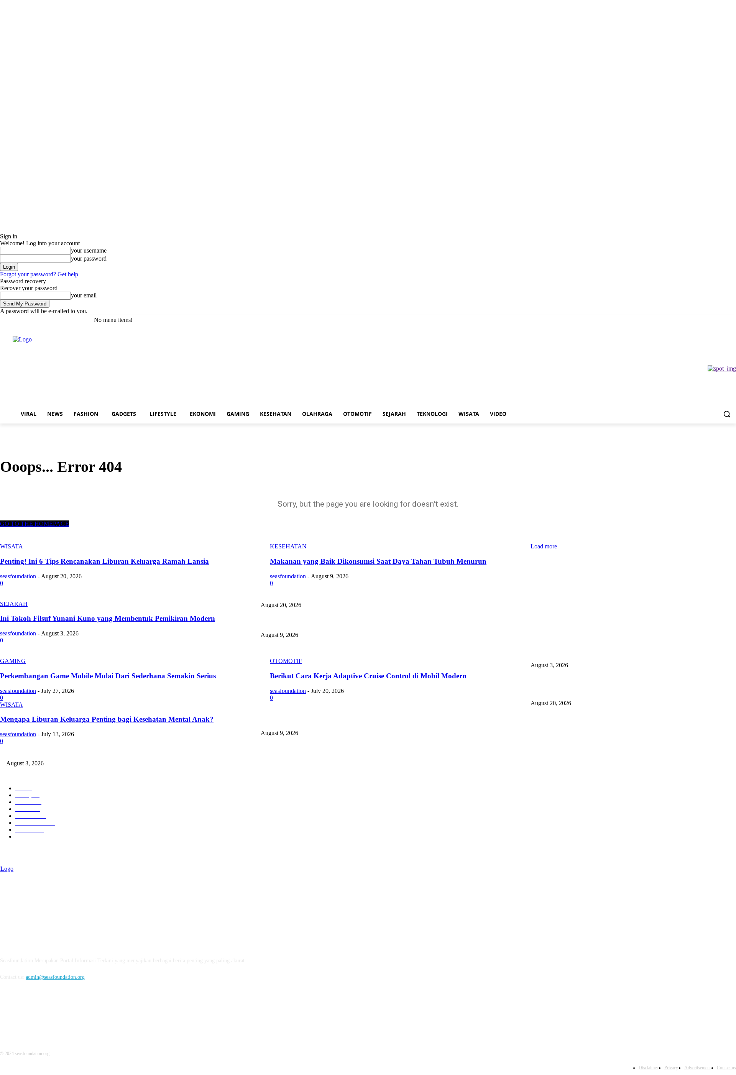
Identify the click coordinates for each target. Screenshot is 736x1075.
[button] (727, 414)
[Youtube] (731, 320)
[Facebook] (689, 320)
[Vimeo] (720, 320)
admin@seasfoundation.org (55, 977)
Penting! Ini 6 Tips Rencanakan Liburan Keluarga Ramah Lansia (601, 592)
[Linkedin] (47, 1012)
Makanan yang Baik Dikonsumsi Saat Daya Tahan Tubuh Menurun (333, 622)
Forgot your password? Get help (39, 274)
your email (84, 295)
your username (89, 250)
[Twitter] (710, 320)
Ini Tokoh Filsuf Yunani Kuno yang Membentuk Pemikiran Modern (334, 652)
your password (89, 258)
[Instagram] (699, 320)
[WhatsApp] (67, 1012)
